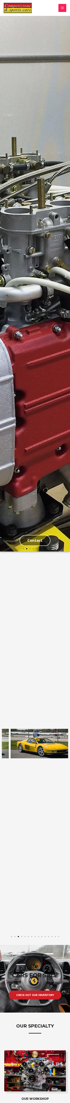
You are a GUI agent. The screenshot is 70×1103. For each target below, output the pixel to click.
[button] (4, 276)
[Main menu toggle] (62, 8)
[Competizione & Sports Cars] (18, 8)
